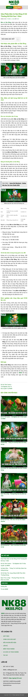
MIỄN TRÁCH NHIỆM (8, 649)
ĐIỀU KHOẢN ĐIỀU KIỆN (9, 642)
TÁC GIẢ (5, 655)
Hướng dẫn (4, 586)
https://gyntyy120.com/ (15, 678)
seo (18, 18)
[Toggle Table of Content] (17, 39)
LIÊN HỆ (5, 645)
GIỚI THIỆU (6, 636)
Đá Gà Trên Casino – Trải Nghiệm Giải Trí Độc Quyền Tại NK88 (6, 386)
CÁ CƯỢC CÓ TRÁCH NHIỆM (11, 652)
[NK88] (14, 2)
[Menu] (2, 3)
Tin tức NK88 (4, 589)
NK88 (20, 373)
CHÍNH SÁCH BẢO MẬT (9, 639)
